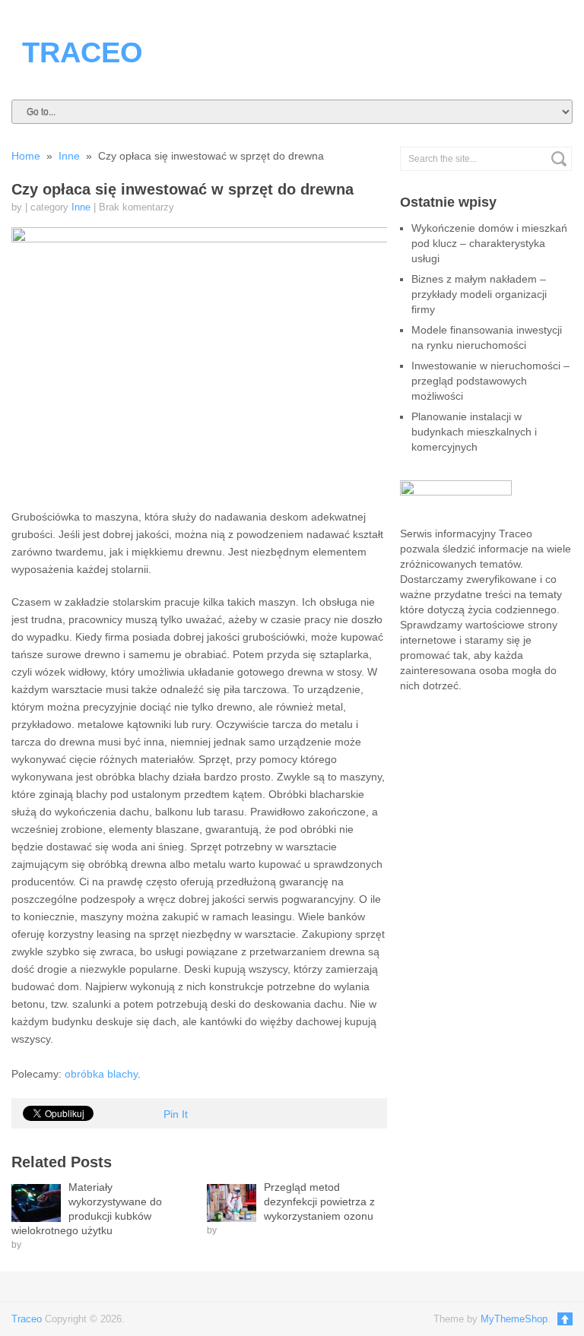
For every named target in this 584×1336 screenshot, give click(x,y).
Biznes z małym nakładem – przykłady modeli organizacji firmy (479, 294)
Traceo (82, 52)
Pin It (175, 1114)
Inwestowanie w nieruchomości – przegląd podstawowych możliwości (490, 380)
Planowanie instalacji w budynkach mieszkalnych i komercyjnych (474, 431)
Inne (80, 207)
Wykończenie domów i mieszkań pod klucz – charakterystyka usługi (489, 243)
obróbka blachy (101, 1074)
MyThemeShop (514, 1319)
